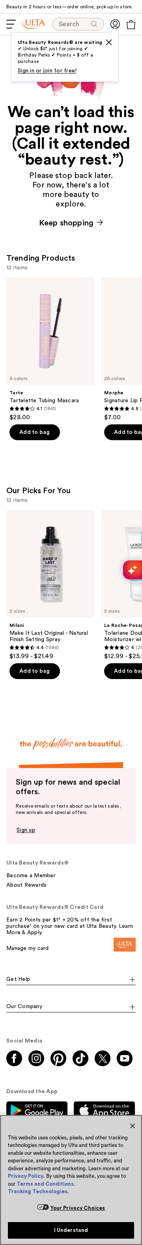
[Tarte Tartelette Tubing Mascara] (50, 349)
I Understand (71, 1230)
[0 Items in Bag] (131, 24)
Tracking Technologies (37, 1191)
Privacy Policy (25, 1176)
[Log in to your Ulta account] (115, 24)
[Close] (132, 1126)
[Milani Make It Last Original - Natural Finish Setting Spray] (50, 585)
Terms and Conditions (45, 1183)
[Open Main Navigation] (11, 24)
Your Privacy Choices (77, 1208)
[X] (109, 42)
